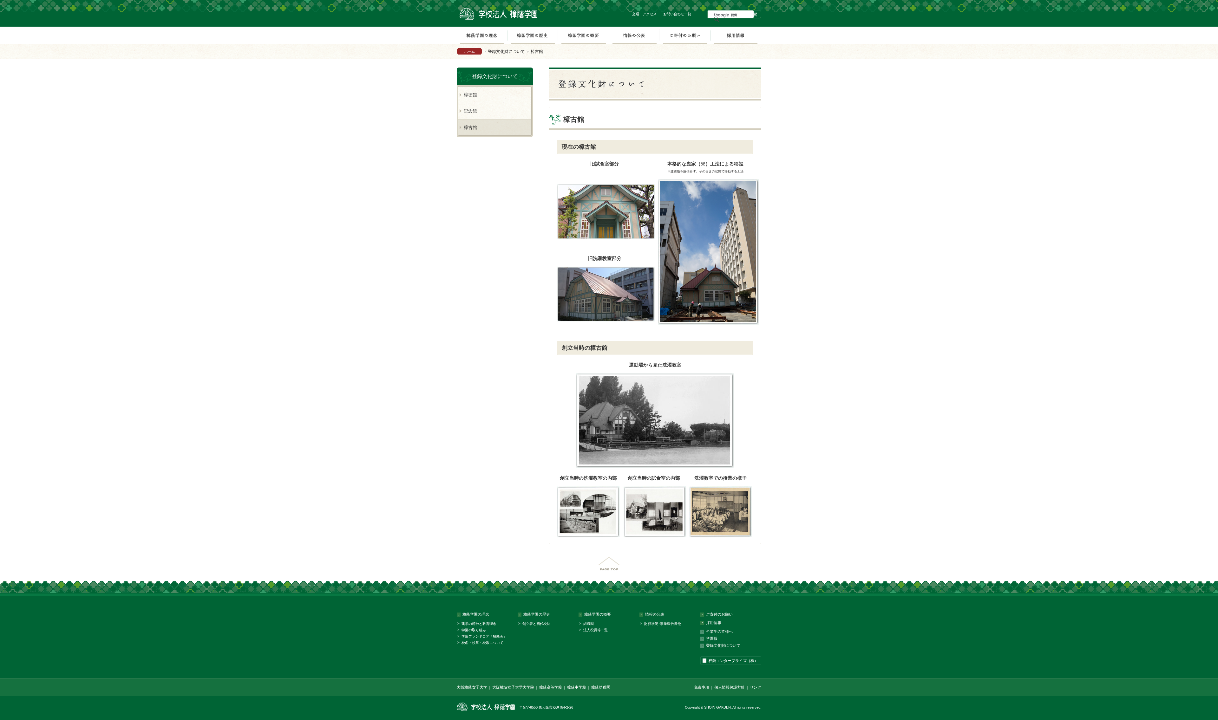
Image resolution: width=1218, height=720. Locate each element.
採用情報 (735, 35)
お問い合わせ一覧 (677, 14)
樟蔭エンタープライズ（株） (733, 660)
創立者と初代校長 (536, 624)
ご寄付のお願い (685, 35)
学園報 (711, 638)
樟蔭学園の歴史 (532, 35)
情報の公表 (634, 35)
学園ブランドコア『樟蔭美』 (484, 636)
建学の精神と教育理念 (479, 624)
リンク (755, 687)
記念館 (470, 111)
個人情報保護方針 (729, 687)
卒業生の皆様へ (719, 631)
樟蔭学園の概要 (583, 35)
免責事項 (701, 687)
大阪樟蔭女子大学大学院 (513, 687)
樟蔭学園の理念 (481, 35)
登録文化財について (506, 51)
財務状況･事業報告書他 (662, 624)
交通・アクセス (644, 14)
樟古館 (470, 127)
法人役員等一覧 (595, 630)
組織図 (588, 624)
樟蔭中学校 (576, 687)
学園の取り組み (474, 630)
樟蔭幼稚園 (600, 687)
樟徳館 (470, 94)
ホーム (469, 51)
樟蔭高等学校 (550, 687)
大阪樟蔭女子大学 (472, 687)
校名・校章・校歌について (482, 643)
